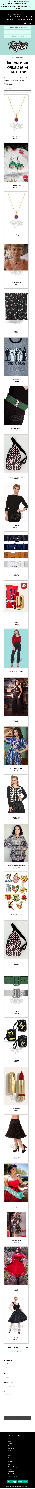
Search (18, 19)
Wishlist (10, 19)
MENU (3, 7)
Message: (6, 1392)
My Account (27, 17)
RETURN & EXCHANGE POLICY (17, 32)
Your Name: (7, 1364)
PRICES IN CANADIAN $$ (17, 36)
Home (12, 57)
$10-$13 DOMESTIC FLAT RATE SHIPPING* (17, 28)
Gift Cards (17, 17)
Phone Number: (8, 1382)
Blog (11, 17)
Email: (6, 1373)
